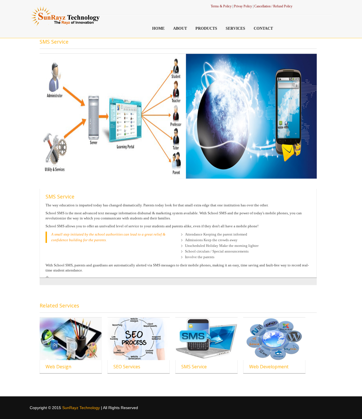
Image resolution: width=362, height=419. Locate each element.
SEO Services (126, 367)
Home (158, 28)
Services (235, 28)
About (180, 28)
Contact (263, 28)
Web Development (268, 367)
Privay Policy (243, 6)
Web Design (58, 367)
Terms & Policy (221, 6)
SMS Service (194, 367)
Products (206, 28)
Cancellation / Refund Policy (273, 6)
